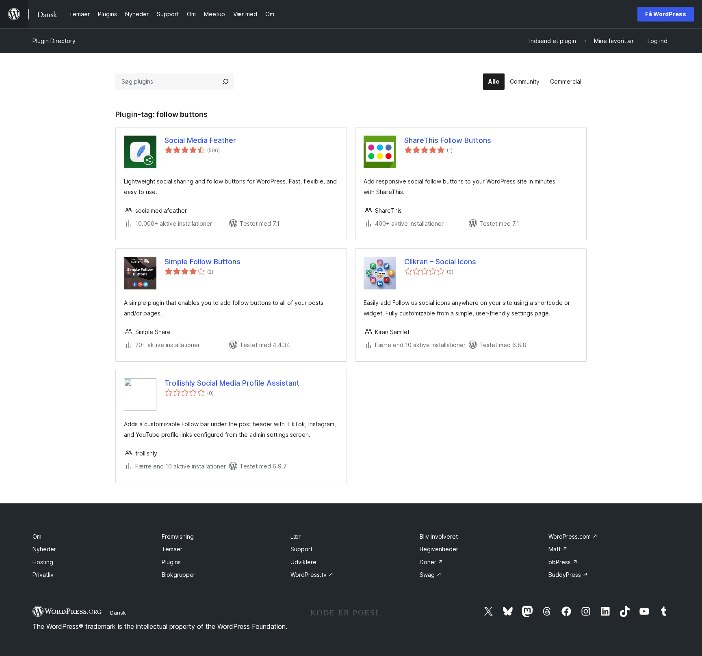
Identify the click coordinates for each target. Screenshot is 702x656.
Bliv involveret (439, 536)
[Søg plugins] (225, 81)
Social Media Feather (200, 140)
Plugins (171, 562)
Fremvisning (178, 536)
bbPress (563, 562)
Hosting (42, 562)
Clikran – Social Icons (440, 261)
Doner (431, 562)
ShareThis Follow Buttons (447, 140)
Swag (431, 574)
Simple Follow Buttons (202, 261)
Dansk (118, 612)
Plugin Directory (54, 40)
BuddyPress (568, 574)
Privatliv (43, 574)
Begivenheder (439, 549)
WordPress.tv (312, 574)
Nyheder (44, 549)
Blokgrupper (178, 574)
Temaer (172, 549)
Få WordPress (665, 14)
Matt (558, 549)
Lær (295, 536)
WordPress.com (573, 536)
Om (36, 536)
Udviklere (303, 562)
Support (301, 549)
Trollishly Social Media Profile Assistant (232, 383)
